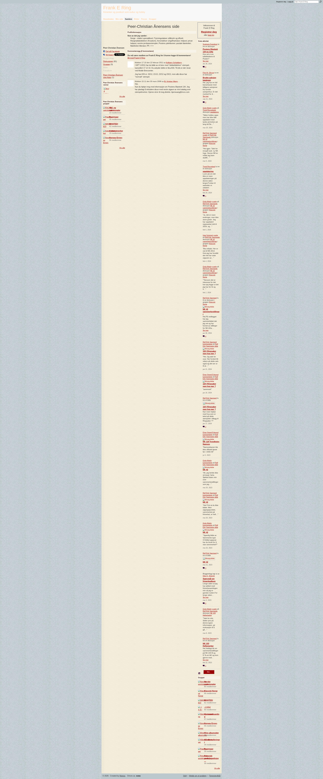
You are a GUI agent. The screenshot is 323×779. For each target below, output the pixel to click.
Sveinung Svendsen (210, 44)
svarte (214, 108)
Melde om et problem (198, 776)
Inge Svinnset (208, 235)
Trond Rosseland (209, 167)
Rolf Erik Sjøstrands (209, 136)
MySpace (110, 55)
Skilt (185, 776)
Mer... (209, 672)
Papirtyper (113, 117)
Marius (122, 776)
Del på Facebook (113, 51)
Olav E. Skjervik (209, 576)
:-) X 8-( (207, 707)
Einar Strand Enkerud (210, 375)
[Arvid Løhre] (107, 90)
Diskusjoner (108, 61)
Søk (321, 2)
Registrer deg (281, 2)
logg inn (211, 35)
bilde (216, 346)
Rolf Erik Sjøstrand (210, 133)
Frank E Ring (117, 7)
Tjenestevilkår (215, 776)
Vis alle (122, 96)
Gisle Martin (207, 108)
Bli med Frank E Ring (136, 58)
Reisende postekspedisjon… (211, 758)
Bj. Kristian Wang (171, 81)
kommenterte (207, 344)
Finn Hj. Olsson (208, 73)
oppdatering (214, 112)
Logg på (290, 2)
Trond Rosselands (209, 110)
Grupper (106, 64)
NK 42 (205, 470)
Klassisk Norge (211, 691)
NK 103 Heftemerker (209, 614)
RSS (199, 673)
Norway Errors (115, 138)
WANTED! (113, 124)
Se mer (206, 61)
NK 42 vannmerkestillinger (210, 140)
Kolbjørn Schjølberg (174, 63)
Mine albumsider (211, 733)
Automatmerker (116, 131)
